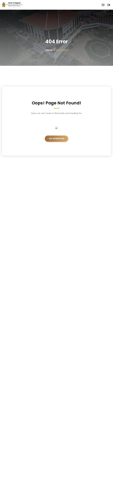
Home (49, 50)
